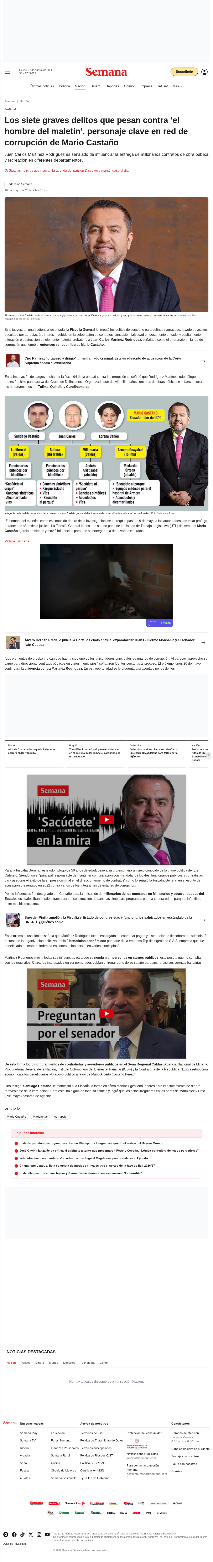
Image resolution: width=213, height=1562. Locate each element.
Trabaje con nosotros (185, 1456)
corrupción (61, 1116)
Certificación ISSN (92, 1470)
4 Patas (25, 1478)
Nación (24, 101)
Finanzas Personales (65, 1448)
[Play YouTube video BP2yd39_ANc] (106, 1013)
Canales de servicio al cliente (190, 1448)
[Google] (5, 1534)
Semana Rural (60, 1455)
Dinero (24, 1448)
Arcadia (25, 1455)
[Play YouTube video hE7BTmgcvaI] (106, 819)
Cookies (176, 1471)
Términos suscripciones (95, 1448)
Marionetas (40, 1116)
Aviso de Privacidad (19, 1544)
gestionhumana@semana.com (147, 1473)
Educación (58, 1433)
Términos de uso (91, 1433)
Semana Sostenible (64, 1478)
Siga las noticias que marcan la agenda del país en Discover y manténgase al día (69, 170)
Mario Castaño (16, 1116)
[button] (106, 820)
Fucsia (24, 1470)
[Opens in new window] (14, 1534)
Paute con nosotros (184, 1463)
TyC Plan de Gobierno (94, 1478)
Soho (23, 1463)
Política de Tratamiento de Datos (101, 1440)
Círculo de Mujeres (63, 1470)
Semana (10, 101)
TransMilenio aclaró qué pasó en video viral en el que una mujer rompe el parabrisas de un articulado (94, 753)
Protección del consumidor (144, 1433)
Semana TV (28, 1440)
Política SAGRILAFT (93, 1463)
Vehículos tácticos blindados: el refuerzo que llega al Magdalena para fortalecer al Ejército (154, 753)
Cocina (55, 1463)
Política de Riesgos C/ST (96, 1455)
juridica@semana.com (141, 1458)
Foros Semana (61, 1440)
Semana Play (28, 1433)
